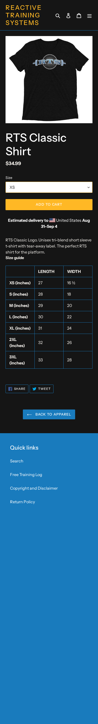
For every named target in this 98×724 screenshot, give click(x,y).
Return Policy (22, 501)
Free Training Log (26, 474)
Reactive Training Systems (24, 15)
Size (9, 177)
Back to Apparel (52, 414)
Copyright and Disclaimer (34, 488)
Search (16, 460)
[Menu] (89, 15)
